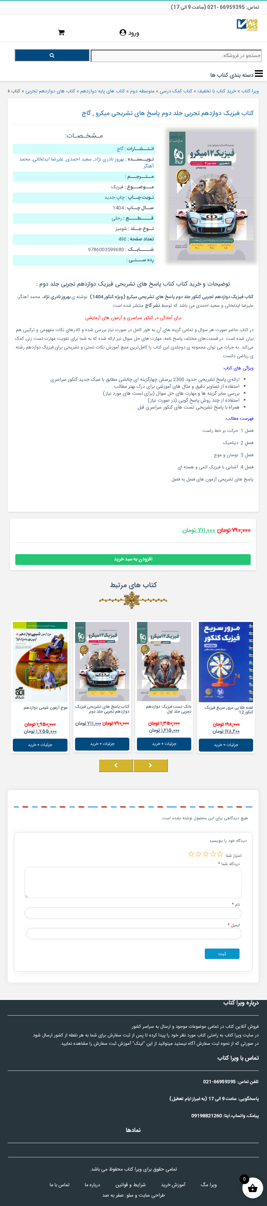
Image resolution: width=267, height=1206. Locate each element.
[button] (253, 772)
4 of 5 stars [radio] (198, 854)
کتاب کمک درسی (176, 91)
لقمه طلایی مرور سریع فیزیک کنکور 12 (228, 710)
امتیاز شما (234, 856)
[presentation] (150, 765)
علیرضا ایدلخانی (48, 159)
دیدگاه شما (229, 864)
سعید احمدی (79, 159)
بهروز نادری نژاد (109, 159)
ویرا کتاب (250, 91)
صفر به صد (113, 1195)
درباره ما (92, 1185)
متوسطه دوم (142, 91)
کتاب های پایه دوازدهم (102, 91)
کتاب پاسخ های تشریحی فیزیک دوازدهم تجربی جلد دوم (102, 709)
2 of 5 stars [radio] (213, 854)
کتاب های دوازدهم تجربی (50, 91)
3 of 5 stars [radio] (206, 854)
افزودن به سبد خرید (133, 559)
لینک (138, 1044)
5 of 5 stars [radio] (191, 854)
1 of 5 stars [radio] (220, 854)
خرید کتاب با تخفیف (216, 91)
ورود (132, 33)
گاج (120, 149)
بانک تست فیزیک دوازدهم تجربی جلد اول (168, 709)
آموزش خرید (173, 1185)
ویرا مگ (209, 1185)
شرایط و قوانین (130, 1185)
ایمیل (234, 925)
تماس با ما (60, 1185)
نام (236, 904)
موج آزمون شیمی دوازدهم (45, 707)
